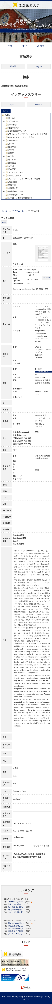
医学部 (11, 156)
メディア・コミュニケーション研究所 (24, 179)
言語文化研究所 (14, 175)
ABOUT (40, 46)
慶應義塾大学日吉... (16, 931)
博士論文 (12, 118)
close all (38, 104)
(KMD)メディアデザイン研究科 (21, 137)
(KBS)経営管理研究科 (17, 131)
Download (46, 278)
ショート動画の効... (16, 912)
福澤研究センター (15, 195)
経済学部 (12, 147)
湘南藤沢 (12, 163)
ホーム (4, 210)
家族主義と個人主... (16, 925)
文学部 (11, 144)
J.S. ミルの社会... (15, 904)
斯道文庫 (12, 185)
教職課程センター (15, 191)
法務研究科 (13, 140)
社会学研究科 (13, 128)
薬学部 (11, 166)
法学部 (11, 150)
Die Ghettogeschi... (16, 901)
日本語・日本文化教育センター (21, 198)
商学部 (11, 153)
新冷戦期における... (16, 906)
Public (6, 111)
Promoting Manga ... (16, 928)
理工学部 (12, 160)
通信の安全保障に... (16, 909)
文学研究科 (13, 121)
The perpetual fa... (16, 923)
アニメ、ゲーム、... (16, 933)
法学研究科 (13, 125)
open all (13, 104)
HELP (24, 46)
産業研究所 (13, 182)
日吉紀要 (12, 169)
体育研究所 (13, 188)
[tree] (26, 156)
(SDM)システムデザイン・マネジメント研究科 (27, 134)
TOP (10, 46)
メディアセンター (15, 172)
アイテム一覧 (18, 210)
